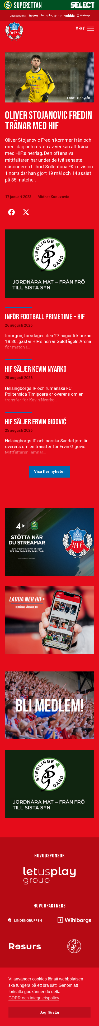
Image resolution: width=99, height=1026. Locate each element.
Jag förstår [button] (49, 1012)
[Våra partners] (49, 15)
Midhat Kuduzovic (53, 197)
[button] (85, 28)
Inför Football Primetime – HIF (45, 317)
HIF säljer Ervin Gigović (35, 422)
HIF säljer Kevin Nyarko (36, 369)
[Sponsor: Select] (82, 6)
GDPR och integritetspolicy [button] (33, 998)
